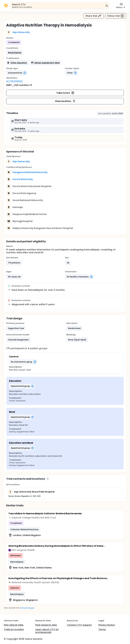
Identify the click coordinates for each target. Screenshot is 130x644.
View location (63, 101)
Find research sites (46, 625)
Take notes (63, 92)
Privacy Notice (106, 625)
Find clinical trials (13, 625)
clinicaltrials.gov (27, 608)
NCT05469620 (14, 81)
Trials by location (14, 629)
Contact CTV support (79, 625)
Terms (102, 629)
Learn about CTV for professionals (47, 631)
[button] (14, 52)
